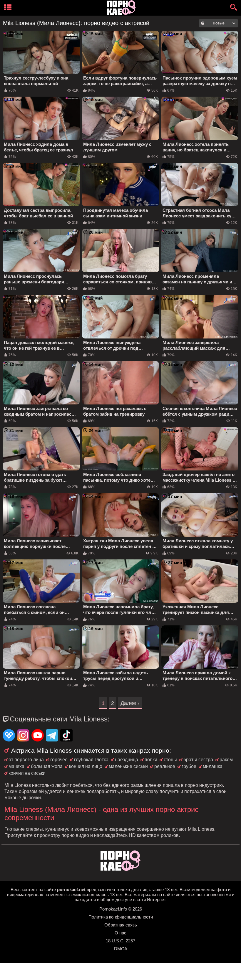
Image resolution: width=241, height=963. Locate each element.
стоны (170, 759)
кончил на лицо (85, 766)
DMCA (120, 948)
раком (226, 759)
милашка (212, 766)
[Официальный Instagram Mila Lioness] (23, 736)
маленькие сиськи (128, 766)
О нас (120, 932)
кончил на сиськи (27, 773)
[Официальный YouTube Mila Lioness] (37, 736)
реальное (164, 766)
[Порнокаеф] (122, 8)
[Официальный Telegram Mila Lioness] (52, 736)
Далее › (129, 703)
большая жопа (47, 766)
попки (151, 759)
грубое (189, 766)
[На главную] (120, 869)
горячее (59, 759)
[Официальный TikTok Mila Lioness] (66, 736)
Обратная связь (120, 924)
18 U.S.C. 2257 (120, 940)
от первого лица (26, 759)
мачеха (16, 766)
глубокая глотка (91, 759)
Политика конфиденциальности (120, 916)
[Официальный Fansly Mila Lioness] (9, 736)
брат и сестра (198, 759)
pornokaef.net (71, 889)
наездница (126, 759)
